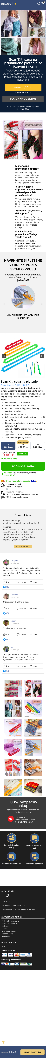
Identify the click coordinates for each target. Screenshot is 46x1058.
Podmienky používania (10, 921)
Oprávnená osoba (8, 931)
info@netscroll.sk (25, 820)
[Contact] (39, 3)
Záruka (4, 929)
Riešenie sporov (7, 934)
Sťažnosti (5, 926)
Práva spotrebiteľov (9, 923)
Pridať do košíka (25, 466)
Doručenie (5, 936)
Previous (4, 357)
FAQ (3, 946)
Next (42, 357)
